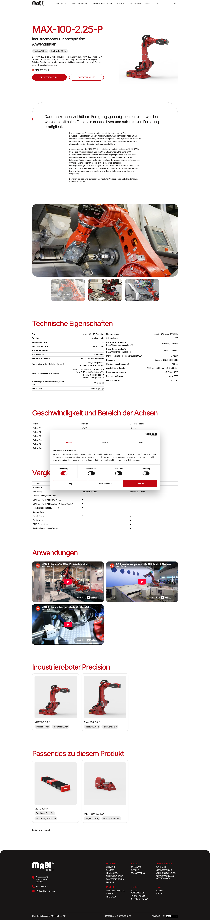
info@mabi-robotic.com (45, 891)
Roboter (110, 870)
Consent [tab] (68, 442)
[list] (105, 240)
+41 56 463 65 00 (43, 886)
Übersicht (110, 867)
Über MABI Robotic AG (115, 891)
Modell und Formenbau (166, 873)
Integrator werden (139, 899)
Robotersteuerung (115, 879)
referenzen (111, 897)
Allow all (140, 484)
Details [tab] (105, 442)
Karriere (110, 894)
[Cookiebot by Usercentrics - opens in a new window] (146, 434)
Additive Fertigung (164, 870)
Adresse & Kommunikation (137, 892)
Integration (136, 867)
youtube (159, 891)
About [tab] (141, 442)
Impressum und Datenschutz (118, 916)
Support (135, 870)
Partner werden (138, 896)
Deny (70, 484)
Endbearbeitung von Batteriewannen (165, 877)
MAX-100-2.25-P (42, 70)
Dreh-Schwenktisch (115, 876)
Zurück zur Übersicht (41, 830)
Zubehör (110, 882)
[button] (62, 4)
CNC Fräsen (161, 867)
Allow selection (105, 484)
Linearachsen (112, 873)
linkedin (159, 894)
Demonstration (138, 873)
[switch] (91, 473)
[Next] (173, 240)
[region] (68, 361)
